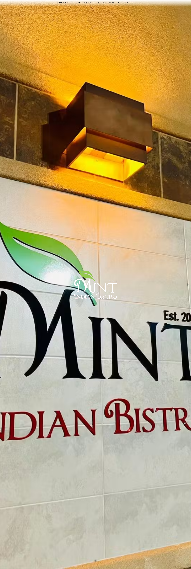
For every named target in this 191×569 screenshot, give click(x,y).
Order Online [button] (129, 2)
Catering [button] (104, 2)
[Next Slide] (187, 284)
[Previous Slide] (3, 284)
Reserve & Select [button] (115, 2)
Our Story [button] (96, 2)
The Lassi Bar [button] (87, 2)
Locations (60, 2)
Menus (67, 2)
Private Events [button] (76, 2)
